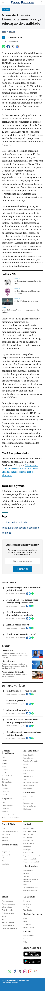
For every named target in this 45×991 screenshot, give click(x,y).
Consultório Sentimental (10, 831)
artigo (6, 522)
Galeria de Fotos (28, 853)
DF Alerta (26, 901)
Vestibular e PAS (28, 776)
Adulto (25, 884)
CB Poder (26, 907)
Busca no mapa (28, 834)
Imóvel (27, 824)
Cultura (25, 773)
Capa (3, 757)
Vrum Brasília (27, 910)
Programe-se (6, 852)
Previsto (26, 800)
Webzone (5, 837)
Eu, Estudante (31, 750)
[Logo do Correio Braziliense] (22, 2)
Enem (25, 767)
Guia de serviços (28, 843)
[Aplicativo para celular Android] (32, 961)
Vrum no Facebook (8, 922)
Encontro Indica (28, 927)
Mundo (4, 773)
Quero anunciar (28, 870)
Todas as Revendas (8, 925)
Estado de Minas (28, 936)
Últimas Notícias (28, 770)
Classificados (30, 866)
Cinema (4, 849)
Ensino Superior (28, 758)
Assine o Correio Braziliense (11, 818)
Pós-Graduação (28, 785)
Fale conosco (27, 789)
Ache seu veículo (7, 901)
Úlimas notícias (28, 840)
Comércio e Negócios (30, 890)
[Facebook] (8, 47)
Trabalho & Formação (30, 761)
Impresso (7, 798)
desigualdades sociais (14, 527)
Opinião (12, 32)
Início (4, 32)
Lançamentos (27, 837)
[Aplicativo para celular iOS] (32, 954)
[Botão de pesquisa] (42, 2)
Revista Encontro (32, 914)
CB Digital (5, 809)
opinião (7, 532)
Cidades (4, 760)
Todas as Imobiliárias (30, 859)
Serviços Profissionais (30, 887)
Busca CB (5, 812)
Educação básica (28, 755)
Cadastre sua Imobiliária (31, 862)
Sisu (24, 779)
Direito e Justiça (7, 806)
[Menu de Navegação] (3, 2)
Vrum (5, 896)
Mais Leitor (5, 864)
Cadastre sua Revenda (9, 928)
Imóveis (26, 873)
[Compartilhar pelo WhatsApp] (32, 594)
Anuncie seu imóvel (29, 831)
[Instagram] (25, 971)
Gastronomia (6, 834)
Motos (4, 919)
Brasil (4, 767)
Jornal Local (27, 904)
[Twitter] (13, 47)
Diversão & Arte (7, 776)
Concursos (29, 792)
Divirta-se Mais (10, 844)
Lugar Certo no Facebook (31, 856)
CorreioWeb (8, 824)
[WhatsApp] (3, 47)
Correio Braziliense (8, 752)
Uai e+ (25, 942)
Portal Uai (26, 939)
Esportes (5, 779)
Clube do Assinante (8, 815)
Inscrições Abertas (29, 806)
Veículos (26, 876)
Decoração (27, 850)
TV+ (3, 861)
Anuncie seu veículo (8, 904)
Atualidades (27, 924)
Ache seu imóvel (28, 828)
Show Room (27, 847)
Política (4, 764)
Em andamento (28, 803)
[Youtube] (30, 971)
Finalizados (27, 809)
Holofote (5, 788)
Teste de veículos (7, 910)
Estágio (25, 764)
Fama (4, 828)
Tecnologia (5, 791)
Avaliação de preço (8, 913)
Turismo (4, 794)
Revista (25, 921)
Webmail (5, 840)
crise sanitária (19, 522)
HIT (3, 858)
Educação (33, 527)
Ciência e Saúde (7, 782)
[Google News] (17, 47)
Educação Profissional (30, 782)
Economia (5, 770)
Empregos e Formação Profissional (30, 880)
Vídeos (4, 916)
